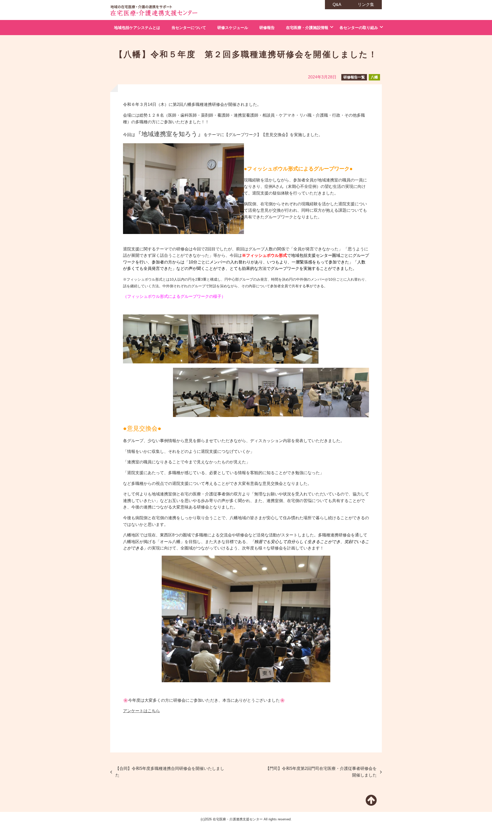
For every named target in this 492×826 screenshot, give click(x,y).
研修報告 (267, 27)
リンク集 (366, 4)
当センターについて (188, 27)
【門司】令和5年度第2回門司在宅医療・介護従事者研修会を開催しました (321, 771)
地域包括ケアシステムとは (137, 27)
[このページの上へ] (371, 803)
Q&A (337, 4)
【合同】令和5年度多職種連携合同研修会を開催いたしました (169, 771)
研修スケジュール (232, 27)
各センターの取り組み (359, 27)
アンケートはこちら (141, 711)
